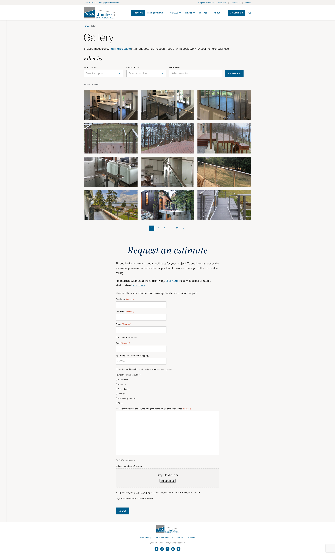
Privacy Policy (145, 537)
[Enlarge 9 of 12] (224, 172)
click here (172, 281)
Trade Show (123, 379)
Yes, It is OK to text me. (127, 337)
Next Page (183, 228)
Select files (168, 480)
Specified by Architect (127, 398)
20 (177, 228)
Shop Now (222, 3)
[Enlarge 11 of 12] (167, 205)
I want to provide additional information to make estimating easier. (145, 369)
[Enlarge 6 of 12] (224, 138)
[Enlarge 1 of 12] (111, 105)
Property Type (133, 68)
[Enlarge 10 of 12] (111, 205)
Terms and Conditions (164, 537)
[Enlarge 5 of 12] (167, 138)
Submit (122, 510)
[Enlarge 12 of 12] (224, 205)
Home (86, 26)
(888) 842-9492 (90, 2)
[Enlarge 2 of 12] (167, 105)
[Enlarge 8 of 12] (167, 172)
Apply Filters (234, 73)
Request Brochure (206, 3)
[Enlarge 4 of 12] (111, 138)
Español (248, 3)
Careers (191, 537)
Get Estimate (236, 12)
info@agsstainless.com (109, 2)
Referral (121, 393)
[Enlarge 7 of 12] (111, 172)
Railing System (90, 68)
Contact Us (235, 3)
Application (174, 68)
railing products (121, 48)
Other (120, 403)
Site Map (180, 537)
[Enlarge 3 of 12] (224, 105)
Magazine (122, 384)
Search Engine (124, 389)
